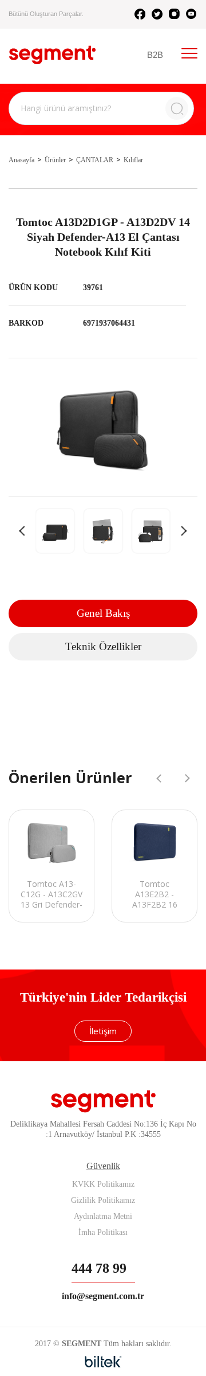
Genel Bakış (103, 613)
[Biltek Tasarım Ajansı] (103, 1361)
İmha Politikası (103, 1232)
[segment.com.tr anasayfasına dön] (52, 54)
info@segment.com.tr (103, 1296)
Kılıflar (133, 160)
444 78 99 (99, 1268)
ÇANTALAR (94, 160)
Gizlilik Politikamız (103, 1200)
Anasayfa (21, 160)
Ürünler (55, 160)
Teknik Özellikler (103, 646)
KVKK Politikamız (103, 1184)
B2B (155, 55)
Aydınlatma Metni (103, 1216)
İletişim (103, 1031)
